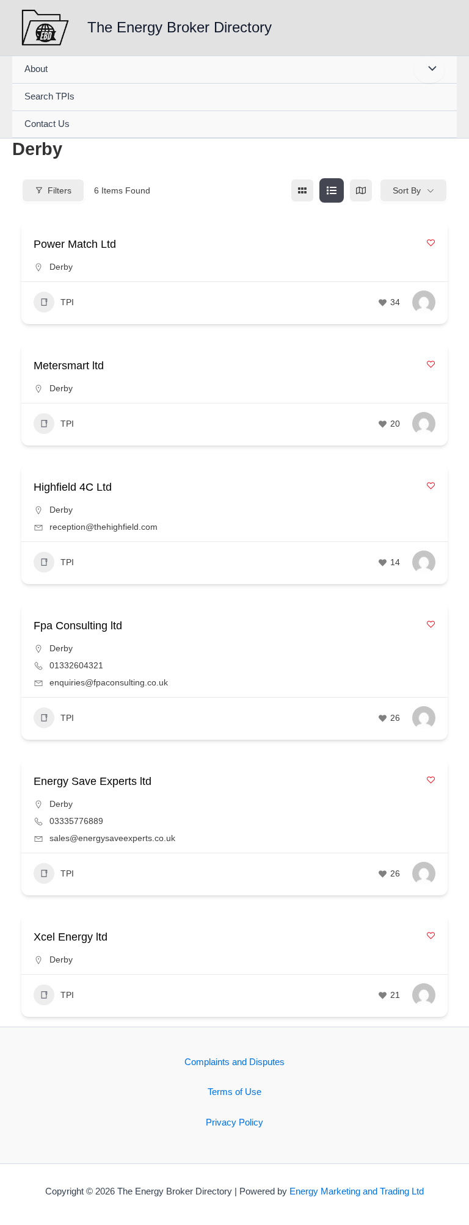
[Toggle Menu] (429, 69)
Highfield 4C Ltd (73, 487)
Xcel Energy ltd (70, 937)
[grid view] (302, 190)
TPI (67, 302)
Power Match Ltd (75, 244)
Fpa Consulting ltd (78, 626)
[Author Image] (423, 302)
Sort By (407, 190)
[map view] (361, 190)
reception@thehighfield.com (103, 527)
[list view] (331, 190)
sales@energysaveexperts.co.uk (112, 838)
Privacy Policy (234, 1122)
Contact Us (47, 124)
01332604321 (76, 665)
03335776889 (76, 821)
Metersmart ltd (69, 366)
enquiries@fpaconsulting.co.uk (108, 682)
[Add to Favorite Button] (430, 242)
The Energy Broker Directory (179, 27)
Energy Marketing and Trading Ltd (356, 1191)
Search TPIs (49, 96)
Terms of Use (234, 1092)
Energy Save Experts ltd (92, 781)
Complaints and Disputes (234, 1062)
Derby (61, 267)
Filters (59, 190)
